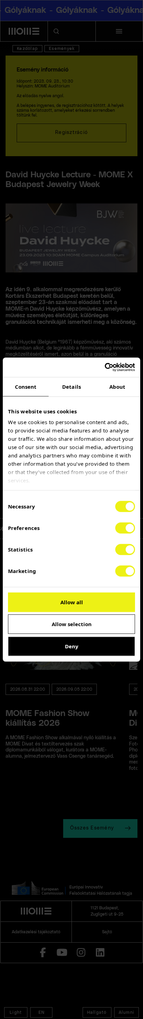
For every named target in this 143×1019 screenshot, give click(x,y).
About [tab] (117, 386)
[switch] (125, 527)
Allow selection (72, 624)
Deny (71, 646)
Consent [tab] (26, 386)
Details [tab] (71, 386)
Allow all (71, 602)
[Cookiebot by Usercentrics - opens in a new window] (104, 367)
